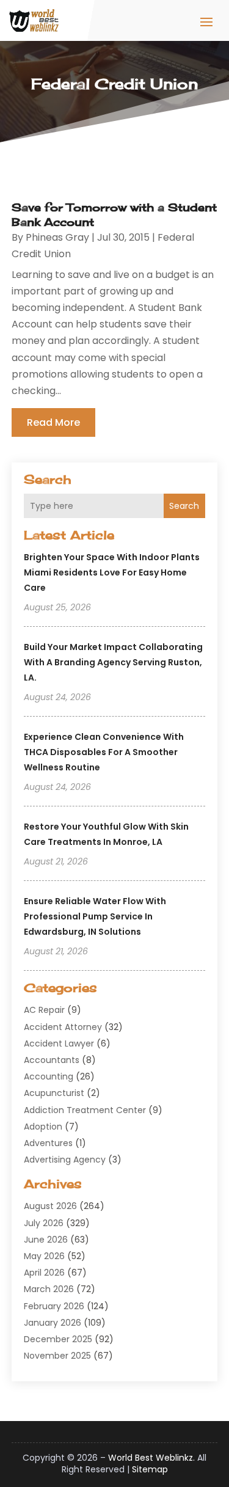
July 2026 (44, 1223)
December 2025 (58, 1339)
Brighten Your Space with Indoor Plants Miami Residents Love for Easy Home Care (112, 572)
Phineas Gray (57, 237)
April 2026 (44, 1272)
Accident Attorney (63, 1027)
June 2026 (46, 1239)
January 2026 (52, 1323)
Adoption (43, 1126)
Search (184, 506)
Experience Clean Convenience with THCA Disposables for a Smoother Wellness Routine (104, 752)
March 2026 (49, 1289)
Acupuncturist (54, 1093)
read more (53, 422)
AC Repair (44, 1010)
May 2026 (44, 1256)
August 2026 (50, 1206)
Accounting (48, 1076)
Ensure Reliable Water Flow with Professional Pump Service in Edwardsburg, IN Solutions (95, 916)
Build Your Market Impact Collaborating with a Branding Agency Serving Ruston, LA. (113, 662)
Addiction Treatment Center (85, 1110)
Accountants (51, 1060)
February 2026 (54, 1306)
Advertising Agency (65, 1159)
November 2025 (57, 1356)
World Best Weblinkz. (151, 1458)
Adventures (48, 1143)
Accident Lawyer (59, 1043)
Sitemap (150, 1469)
